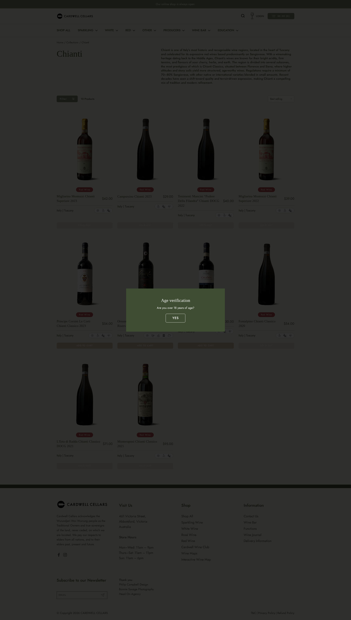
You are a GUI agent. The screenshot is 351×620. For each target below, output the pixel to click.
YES (175, 318)
